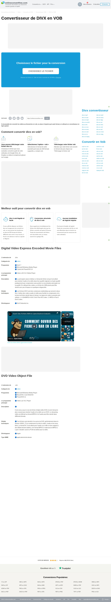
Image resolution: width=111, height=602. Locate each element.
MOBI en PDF (77, 585)
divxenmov (85, 127)
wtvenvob (85, 172)
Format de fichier (37, 599)
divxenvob (100, 127)
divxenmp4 (85, 120)
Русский (103, 569)
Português (103, 583)
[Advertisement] (96, 80)
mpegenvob (100, 170)
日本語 (102, 578)
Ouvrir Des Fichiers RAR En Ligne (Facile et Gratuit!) (31, 313)
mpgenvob (85, 170)
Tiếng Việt (103, 581)
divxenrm (85, 134)
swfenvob (99, 156)
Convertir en (36, 4)
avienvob (85, 149)
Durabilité (74, 599)
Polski (102, 591)
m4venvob (85, 151)
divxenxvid (85, 131)
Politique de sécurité (48, 599)
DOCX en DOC (96, 588)
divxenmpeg (85, 136)
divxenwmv (85, 129)
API (48, 4)
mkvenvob (100, 151)
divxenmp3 (100, 115)
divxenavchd (85, 122)
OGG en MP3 (95, 585)
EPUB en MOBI (78, 582)
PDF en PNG (59, 591)
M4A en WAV (40, 585)
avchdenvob (100, 146)
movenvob (85, 153)
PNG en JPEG (41, 588)
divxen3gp (100, 120)
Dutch (102, 584)
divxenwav (85, 117)
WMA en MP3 (95, 582)
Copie (47, 118)
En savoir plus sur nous (25, 599)
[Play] (67, 328)
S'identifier (96, 4)
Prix (51, 4)
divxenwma (100, 117)
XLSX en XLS (77, 588)
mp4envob (85, 146)
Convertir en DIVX (28, 12)
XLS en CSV (59, 588)
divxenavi (99, 122)
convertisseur (95, 110)
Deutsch (103, 574)
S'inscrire (105, 4)
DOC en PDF (4, 591)
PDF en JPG (40, 591)
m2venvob (100, 163)
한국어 (102, 590)
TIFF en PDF (77, 591)
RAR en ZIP (4, 585)
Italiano (102, 579)
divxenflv (84, 124)
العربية (102, 571)
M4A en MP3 (40, 582)
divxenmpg (100, 134)
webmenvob (100, 158)
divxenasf (99, 129)
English (103, 567)
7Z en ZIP (4, 582)
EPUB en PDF (59, 582)
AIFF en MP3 (59, 585)
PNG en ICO (95, 591)
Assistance (58, 599)
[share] (57, 312)
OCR (44, 4)
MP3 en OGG (23, 585)
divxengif (84, 115)
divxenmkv (100, 124)
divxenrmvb (100, 131)
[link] (10, 314)
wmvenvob (85, 161)
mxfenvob (85, 156)
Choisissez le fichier (40, 71)
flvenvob (99, 149)
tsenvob (84, 158)
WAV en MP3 (22, 582)
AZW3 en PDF (5, 588)
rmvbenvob (85, 168)
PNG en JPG (22, 588)
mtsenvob (100, 153)
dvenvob (84, 163)
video (18, 261)
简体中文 (103, 588)
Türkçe (102, 586)
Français (103, 576)
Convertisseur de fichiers (8, 12)
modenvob (85, 165)
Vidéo (19, 12)
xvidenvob (100, 165)
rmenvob (99, 168)
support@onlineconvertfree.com (91, 599)
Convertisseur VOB (41, 12)
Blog (80, 599)
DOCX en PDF (23, 591)
